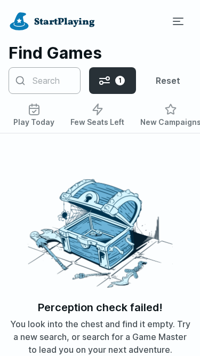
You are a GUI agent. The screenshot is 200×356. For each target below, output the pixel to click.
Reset (168, 80)
